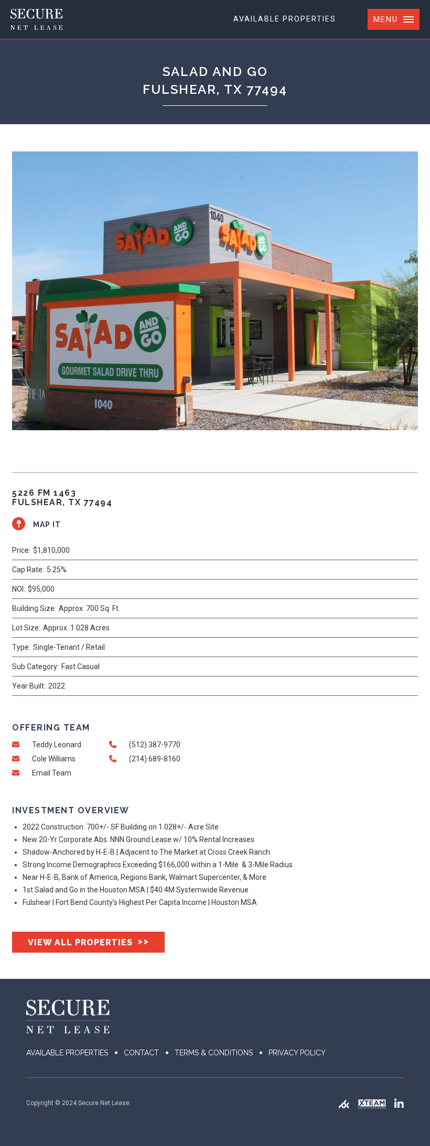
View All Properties (88, 941)
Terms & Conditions (214, 1052)
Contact (141, 1052)
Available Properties (284, 19)
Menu (385, 19)
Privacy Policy (297, 1052)
